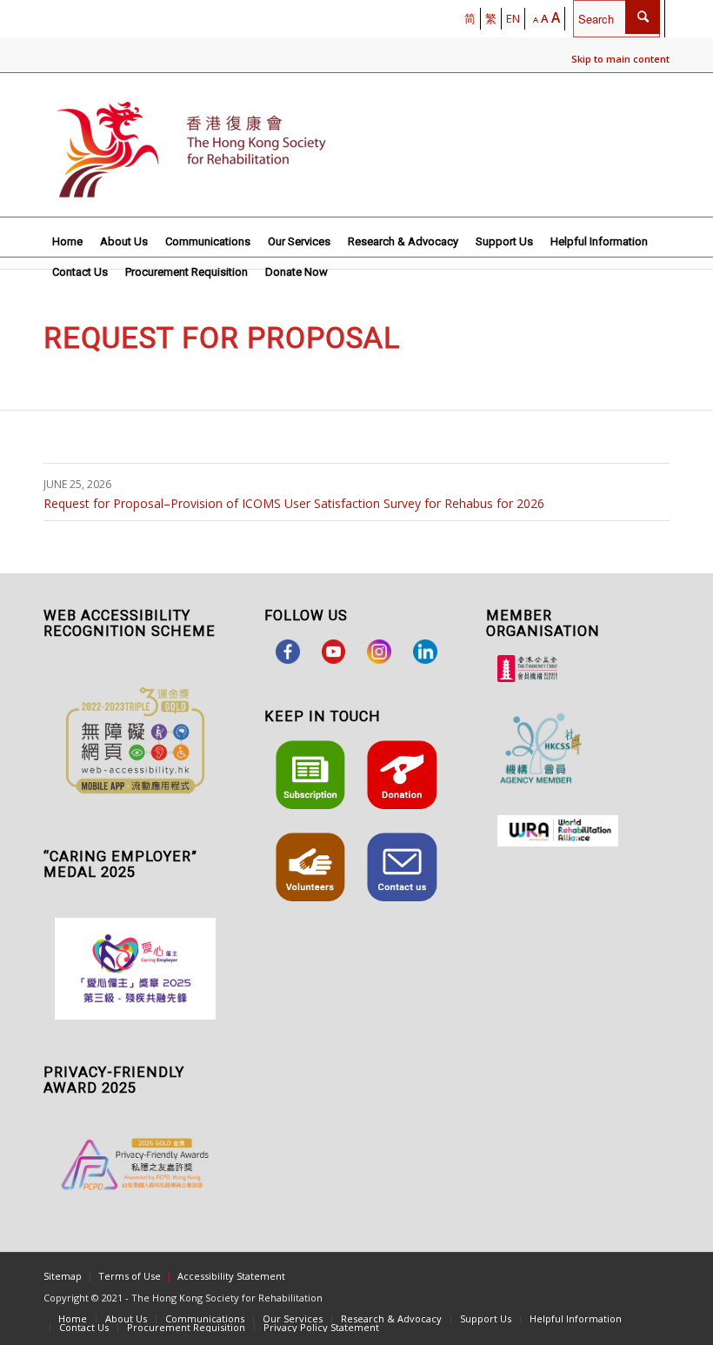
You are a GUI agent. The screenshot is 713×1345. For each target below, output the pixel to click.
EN (513, 18)
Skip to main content (620, 58)
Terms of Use (129, 1275)
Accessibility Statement (231, 1275)
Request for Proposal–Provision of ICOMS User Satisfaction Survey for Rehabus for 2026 (293, 503)
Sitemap (62, 1275)
